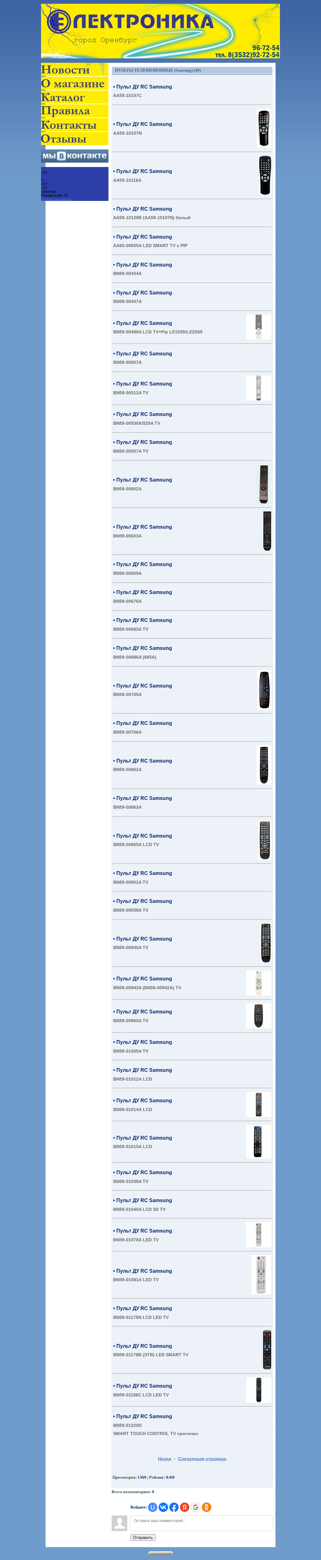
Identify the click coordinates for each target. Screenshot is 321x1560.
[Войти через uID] (152, 1507)
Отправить (143, 1537)
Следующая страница (202, 1458)
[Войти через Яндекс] (184, 1507)
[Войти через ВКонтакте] (163, 1507)
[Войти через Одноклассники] (206, 1507)
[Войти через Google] (196, 1507)
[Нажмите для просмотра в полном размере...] (264, 146)
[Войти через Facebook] (174, 1507)
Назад (164, 1458)
